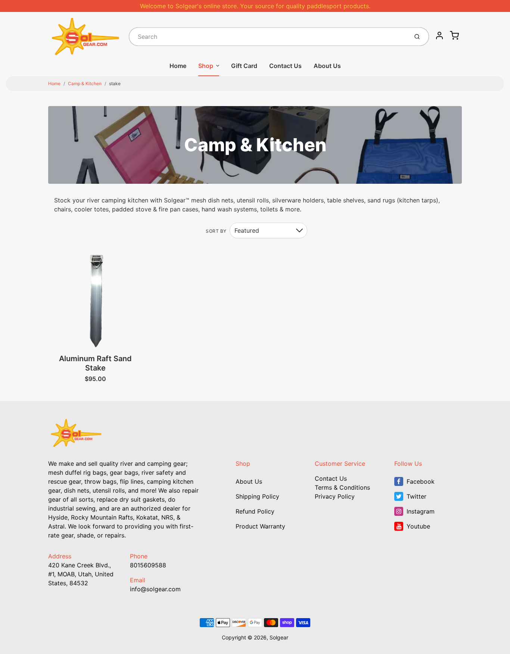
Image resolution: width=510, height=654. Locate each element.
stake (115, 83)
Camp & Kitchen (85, 83)
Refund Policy (255, 511)
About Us (327, 65)
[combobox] (268, 36)
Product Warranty (260, 526)
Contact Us (285, 65)
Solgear (279, 637)
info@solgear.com (155, 589)
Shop (205, 65)
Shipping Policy (257, 496)
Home (178, 65)
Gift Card (244, 65)
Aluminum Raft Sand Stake (95, 363)
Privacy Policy (335, 496)
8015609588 (148, 565)
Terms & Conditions (342, 487)
